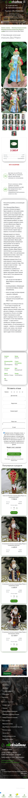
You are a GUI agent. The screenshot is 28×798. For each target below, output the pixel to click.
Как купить (5, 685)
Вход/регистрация (7, 739)
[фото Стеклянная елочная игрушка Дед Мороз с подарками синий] (14, 569)
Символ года (6, 705)
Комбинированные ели (9, 736)
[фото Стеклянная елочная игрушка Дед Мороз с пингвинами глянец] (14, 617)
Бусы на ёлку (6, 720)
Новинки (4, 708)
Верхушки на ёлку (7, 723)
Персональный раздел (7, 760)
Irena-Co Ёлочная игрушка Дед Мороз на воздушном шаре (14, 496)
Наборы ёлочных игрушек (9, 717)
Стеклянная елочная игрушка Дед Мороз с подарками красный (14, 544)
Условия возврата (7, 691)
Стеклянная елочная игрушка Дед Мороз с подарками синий (14, 584)
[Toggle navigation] (24, 1)
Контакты (5, 697)
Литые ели (5, 733)
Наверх (3, 769)
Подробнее (7, 673)
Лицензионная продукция (9, 711)
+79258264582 (19, 11)
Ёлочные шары (6, 730)
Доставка (5, 688)
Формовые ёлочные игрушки (10, 714)
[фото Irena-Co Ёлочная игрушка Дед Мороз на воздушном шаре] (14, 481)
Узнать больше (20, 788)
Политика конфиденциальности (10, 762)
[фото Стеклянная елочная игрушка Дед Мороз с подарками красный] (14, 529)
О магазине (5, 694)
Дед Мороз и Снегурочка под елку (12, 726)
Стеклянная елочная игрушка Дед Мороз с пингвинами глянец (14, 633)
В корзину (14, 512)
